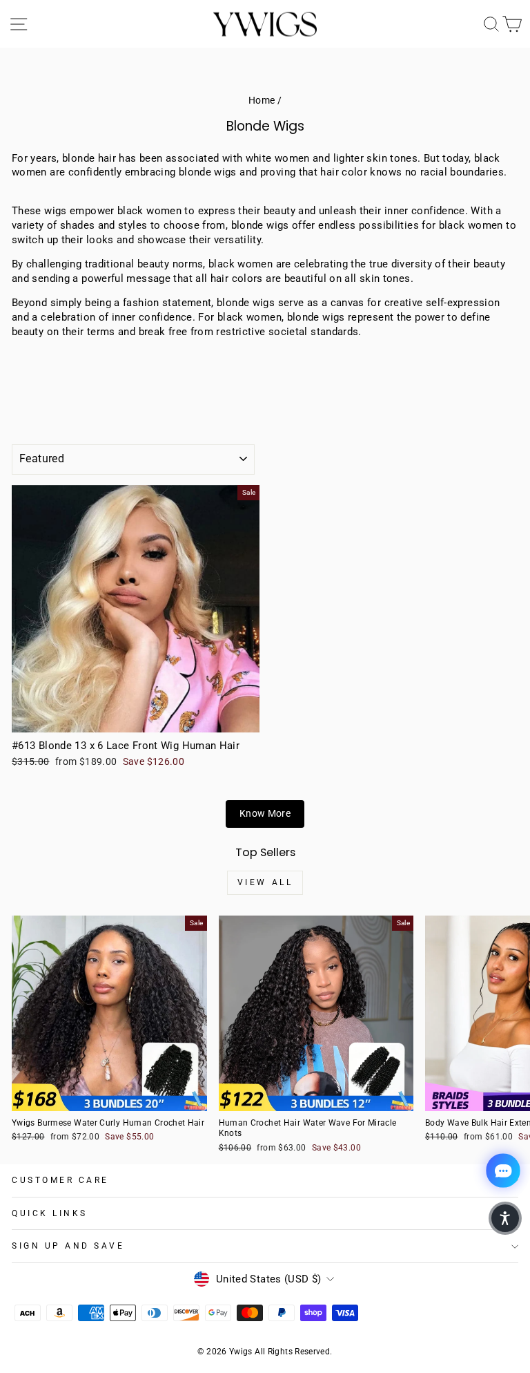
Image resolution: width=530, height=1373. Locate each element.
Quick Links (50, 1213)
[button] (505, 1218)
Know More (265, 813)
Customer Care (60, 1180)
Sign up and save (68, 1246)
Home (261, 100)
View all (265, 882)
